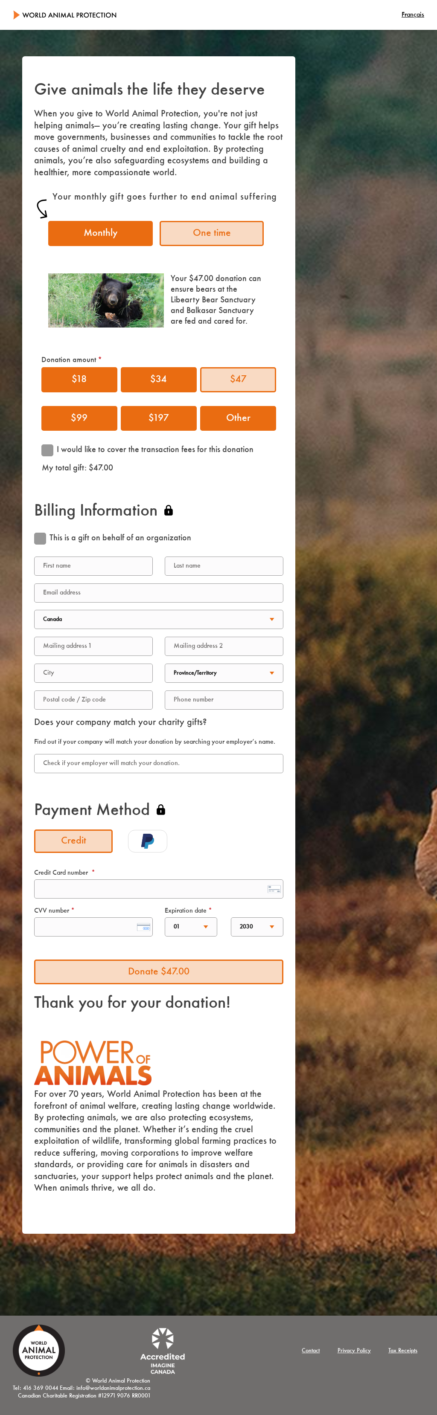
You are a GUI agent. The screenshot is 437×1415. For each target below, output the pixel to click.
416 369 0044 (40, 1388)
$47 (238, 379)
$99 (79, 418)
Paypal (147, 841)
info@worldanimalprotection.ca (113, 1388)
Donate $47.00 (158, 972)
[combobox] (158, 763)
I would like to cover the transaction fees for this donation (155, 450)
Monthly (101, 233)
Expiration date (186, 911)
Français (413, 15)
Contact (311, 1351)
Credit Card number (61, 873)
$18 (79, 379)
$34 (158, 379)
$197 (159, 418)
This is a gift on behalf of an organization (120, 538)
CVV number (51, 911)
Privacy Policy (354, 1351)
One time (212, 233)
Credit (73, 841)
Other (238, 418)
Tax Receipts (402, 1351)
